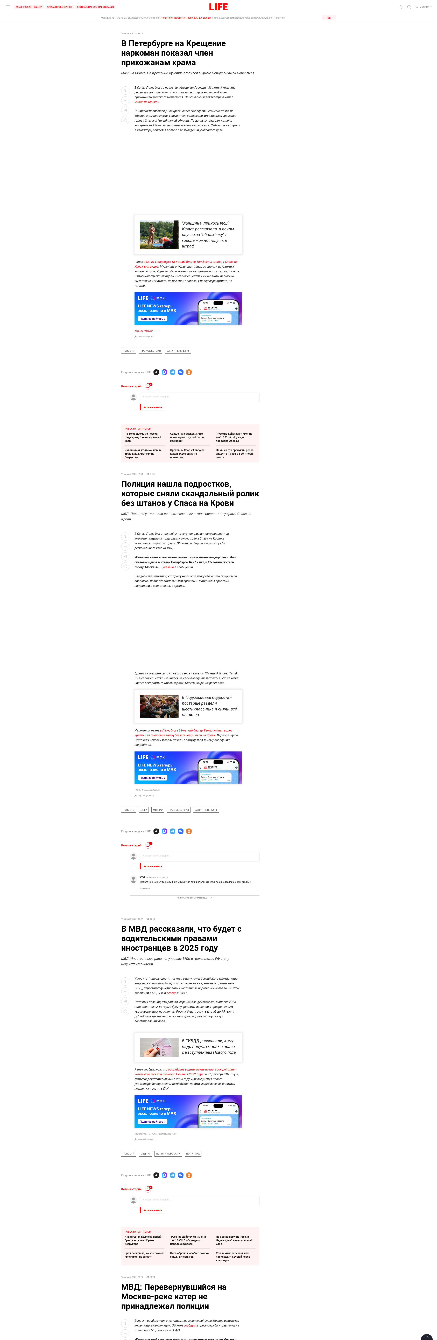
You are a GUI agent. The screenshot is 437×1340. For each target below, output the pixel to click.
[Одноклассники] (189, 372)
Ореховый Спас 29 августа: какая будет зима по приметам (187, 453)
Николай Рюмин (145, 1213)
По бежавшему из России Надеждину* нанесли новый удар (143, 437)
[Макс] (164, 372)
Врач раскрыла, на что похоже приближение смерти (144, 1328)
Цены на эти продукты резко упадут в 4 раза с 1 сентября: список (234, 453)
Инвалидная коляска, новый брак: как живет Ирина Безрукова (143, 453)
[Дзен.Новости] (156, 372)
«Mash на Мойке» (147, 102)
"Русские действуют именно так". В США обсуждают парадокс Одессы (234, 437)
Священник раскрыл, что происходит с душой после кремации (187, 437)
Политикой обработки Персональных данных (186, 17)
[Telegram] (172, 372)
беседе (172, 993)
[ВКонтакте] (180, 372)
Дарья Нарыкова (146, 796)
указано (168, 567)
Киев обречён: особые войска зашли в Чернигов (189, 1328)
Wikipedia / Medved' (144, 331)
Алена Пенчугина (146, 336)
